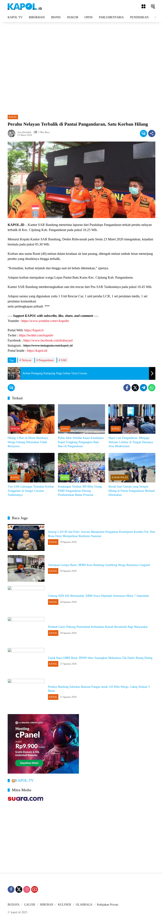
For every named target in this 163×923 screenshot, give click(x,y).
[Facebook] (127, 387)
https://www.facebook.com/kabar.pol (48, 340)
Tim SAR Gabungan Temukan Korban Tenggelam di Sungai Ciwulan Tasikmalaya (31, 490)
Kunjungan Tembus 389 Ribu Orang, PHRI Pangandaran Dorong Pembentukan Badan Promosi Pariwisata (80, 491)
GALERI (29, 904)
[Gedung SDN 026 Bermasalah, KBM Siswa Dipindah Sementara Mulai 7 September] (26, 599)
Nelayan (26, 360)
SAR (63, 360)
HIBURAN (46, 904)
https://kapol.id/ (37, 350)
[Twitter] (135, 387)
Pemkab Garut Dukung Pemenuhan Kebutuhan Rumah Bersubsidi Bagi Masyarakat (98, 626)
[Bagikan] (151, 133)
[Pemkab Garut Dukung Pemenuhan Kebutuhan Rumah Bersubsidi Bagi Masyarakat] (26, 630)
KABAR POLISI (120, 477)
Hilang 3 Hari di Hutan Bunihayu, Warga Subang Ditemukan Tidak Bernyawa (28, 442)
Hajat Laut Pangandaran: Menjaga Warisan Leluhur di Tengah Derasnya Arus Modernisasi (130, 442)
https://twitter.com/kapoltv (36, 335)
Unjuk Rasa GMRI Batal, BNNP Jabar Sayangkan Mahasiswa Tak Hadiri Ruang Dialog (100, 657)
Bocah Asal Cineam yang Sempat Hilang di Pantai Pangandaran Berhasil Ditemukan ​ (131, 490)
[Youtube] (34, 889)
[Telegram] (143, 387)
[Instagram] (26, 889)
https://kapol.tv (34, 330)
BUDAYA (14, 904)
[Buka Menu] (143, 6)
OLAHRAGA (84, 904)
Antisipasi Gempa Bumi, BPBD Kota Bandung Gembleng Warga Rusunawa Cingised (99, 565)
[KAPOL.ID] (25, 6)
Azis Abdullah (24, 132)
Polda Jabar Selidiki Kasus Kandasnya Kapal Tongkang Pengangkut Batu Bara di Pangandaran (81, 442)
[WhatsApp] (151, 387)
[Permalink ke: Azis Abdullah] (12, 133)
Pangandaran (46, 360)
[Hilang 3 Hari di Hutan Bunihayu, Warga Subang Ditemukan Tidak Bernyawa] (31, 419)
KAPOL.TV (24, 780)
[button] (152, 6)
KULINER (64, 904)
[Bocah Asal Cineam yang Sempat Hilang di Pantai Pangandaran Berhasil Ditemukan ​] (131, 467)
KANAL (13, 117)
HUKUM (15, 428)
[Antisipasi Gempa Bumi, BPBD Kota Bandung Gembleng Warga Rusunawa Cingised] (26, 568)
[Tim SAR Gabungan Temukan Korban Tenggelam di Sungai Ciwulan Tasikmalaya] (31, 467)
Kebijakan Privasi (107, 904)
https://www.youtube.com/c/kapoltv (45, 321)
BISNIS (65, 477)
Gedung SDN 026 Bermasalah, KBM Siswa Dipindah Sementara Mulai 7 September (98, 595)
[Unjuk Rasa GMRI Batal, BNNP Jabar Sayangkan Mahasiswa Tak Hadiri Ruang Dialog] (26, 661)
